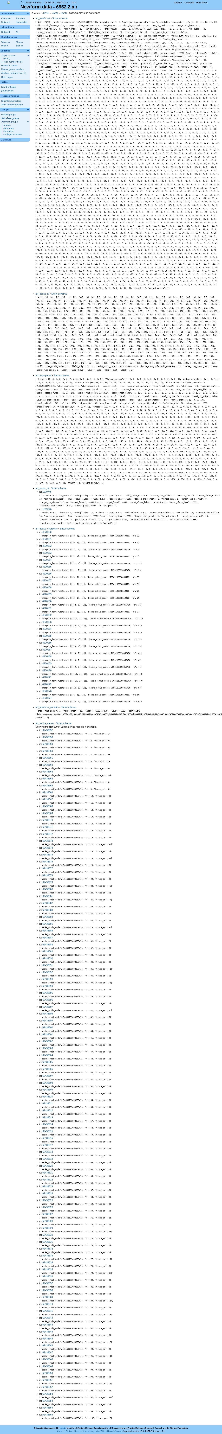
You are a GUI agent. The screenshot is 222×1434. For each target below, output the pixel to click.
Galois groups (8, 114)
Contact (60, 1431)
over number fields (13, 62)
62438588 (47, 944)
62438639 (47, 1297)
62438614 (47, 1124)
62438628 (47, 1221)
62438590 (47, 958)
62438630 (47, 1234)
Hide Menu (202, 2)
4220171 (47, 677)
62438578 (47, 875)
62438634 (47, 1262)
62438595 (47, 992)
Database (6, 140)
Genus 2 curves (9, 65)
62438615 (47, 1131)
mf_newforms (42, 18)
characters (8, 131)
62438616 (47, 1138)
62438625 (47, 1200)
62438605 (47, 1062)
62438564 (47, 778)
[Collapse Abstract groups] (28, 122)
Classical (49, 2)
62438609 (47, 1089)
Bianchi (19, 46)
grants (63, 1428)
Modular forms (33, 2)
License (77, 1431)
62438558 (47, 737)
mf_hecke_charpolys (46, 528)
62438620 (47, 1165)
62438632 (47, 1248)
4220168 (47, 656)
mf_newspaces (43, 375)
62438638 (47, 1290)
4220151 (47, 539)
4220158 (47, 587)
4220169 (47, 663)
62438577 (47, 868)
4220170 (47, 670)
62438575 (47, 854)
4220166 (47, 642)
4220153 (47, 552)
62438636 (47, 1276)
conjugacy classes (12, 134)
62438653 (47, 1393)
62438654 (47, 1400)
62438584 (47, 916)
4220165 (47, 635)
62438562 (47, 764)
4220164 (47, 628)
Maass (19, 42)
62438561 (47, 757)
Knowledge (21, 22)
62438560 (47, 751)
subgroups (8, 128)
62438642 (47, 1317)
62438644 (47, 1331)
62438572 (47, 834)
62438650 (47, 1373)
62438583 (47, 910)
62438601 (47, 1034)
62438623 (47, 1186)
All (17, 32)
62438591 (47, 965)
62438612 (47, 1110)
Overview (6, 18)
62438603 (47, 1048)
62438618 (47, 1151)
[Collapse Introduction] (28, 13)
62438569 (47, 813)
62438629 (47, 1228)
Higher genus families (12, 69)
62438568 (47, 806)
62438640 (47, 1304)
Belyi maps (7, 77)
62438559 (47, 744)
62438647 (47, 1352)
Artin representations (12, 104)
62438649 (47, 1366)
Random (20, 18)
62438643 (47, 1324)
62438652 (47, 1387)
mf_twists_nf (42, 488)
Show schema (59, 18)
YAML (55, 13)
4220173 (47, 691)
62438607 (47, 1075)
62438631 (47, 1241)
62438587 (47, 937)
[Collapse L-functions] (28, 27)
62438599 (47, 1020)
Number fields (8, 87)
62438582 (47, 903)
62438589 (47, 951)
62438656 (47, 1414)
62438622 (47, 1179)
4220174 (47, 698)
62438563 (47, 771)
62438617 (47, 1145)
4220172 (47, 684)
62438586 (47, 930)
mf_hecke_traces (44, 723)
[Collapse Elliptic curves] (28, 55)
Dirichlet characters (11, 101)
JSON (63, 13)
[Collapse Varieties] (28, 50)
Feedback (189, 2)
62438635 (47, 1269)
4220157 (47, 580)
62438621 (47, 1172)
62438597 (47, 1006)
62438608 (47, 1082)
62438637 (47, 1283)
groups (7, 125)
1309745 (47, 491)
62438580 (47, 889)
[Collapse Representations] (28, 96)
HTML (46, 13)
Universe (5, 22)
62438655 (47, 1407)
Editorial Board (107, 1431)
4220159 (47, 594)
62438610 (47, 1096)
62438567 (47, 799)
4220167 (47, 649)
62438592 (47, 972)
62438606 (47, 1069)
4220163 (47, 622)
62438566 (47, 792)
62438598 (47, 1013)
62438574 (47, 847)
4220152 (47, 545)
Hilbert (4, 46)
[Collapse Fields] (28, 82)
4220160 (47, 601)
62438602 (47, 1041)
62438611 (47, 1103)
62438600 (47, 1027)
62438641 (47, 1310)
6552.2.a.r (62, 2)
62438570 (47, 820)
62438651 (47, 1380)
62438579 (47, 882)
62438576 (47, 861)
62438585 (47, 923)
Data (74, 2)
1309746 (47, 509)
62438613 (47, 1117)
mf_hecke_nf (42, 293)
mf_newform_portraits (47, 707)
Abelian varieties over (13, 73)
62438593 (47, 979)
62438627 (47, 1214)
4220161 (47, 608)
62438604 (47, 1055)
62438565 (47, 785)
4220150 (47, 532)
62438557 (47, 730)
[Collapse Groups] (28, 109)
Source (118, 1431)
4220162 (47, 615)
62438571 (47, 827)
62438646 (47, 1345)
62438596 (47, 999)
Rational (5, 32)
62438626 (47, 1207)
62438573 (47, 840)
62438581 (47, 896)
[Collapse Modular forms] (28, 37)
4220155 (47, 566)
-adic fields (7, 90)
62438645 (47, 1338)
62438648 (47, 1359)
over (6, 58)
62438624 (47, 1193)
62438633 (47, 1255)
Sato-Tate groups (10, 118)
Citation (178, 2)
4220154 (47, 559)
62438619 (47, 1158)
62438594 (47, 986)
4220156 (47, 573)
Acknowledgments (91, 1431)
